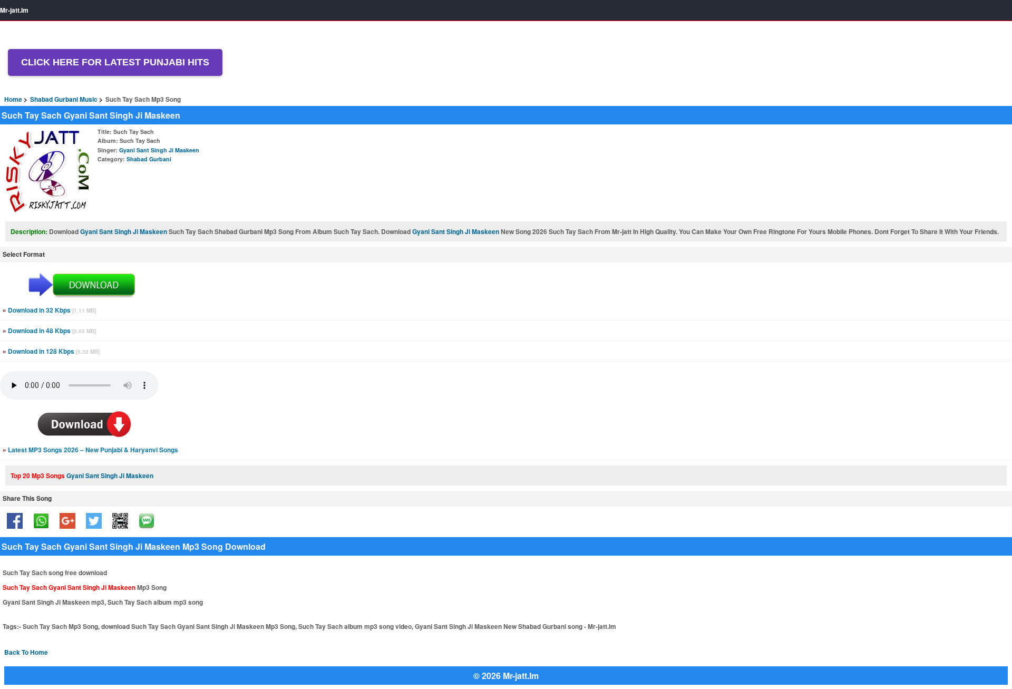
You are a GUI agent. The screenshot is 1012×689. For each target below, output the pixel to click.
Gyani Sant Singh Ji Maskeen (159, 150)
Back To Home (26, 652)
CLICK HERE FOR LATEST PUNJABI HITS (115, 62)
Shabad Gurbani (148, 159)
